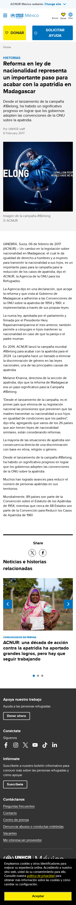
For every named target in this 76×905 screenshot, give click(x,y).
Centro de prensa (16, 820)
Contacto (10, 813)
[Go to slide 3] (43, 677)
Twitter (25, 745)
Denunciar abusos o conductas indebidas (33, 826)
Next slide (68, 604)
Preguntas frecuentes (19, 806)
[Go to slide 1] (35, 677)
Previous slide (7, 604)
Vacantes (10, 833)
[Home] (24, 16)
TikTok (45, 745)
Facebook (6, 745)
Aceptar (38, 896)
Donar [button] (63, 18)
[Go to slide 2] (39, 677)
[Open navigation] (5, 16)
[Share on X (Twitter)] (32, 553)
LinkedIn (54, 745)
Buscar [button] (55, 17)
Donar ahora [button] (16, 715)
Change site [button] (53, 4)
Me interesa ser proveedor (22, 840)
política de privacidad (41, 876)
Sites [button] (70, 17)
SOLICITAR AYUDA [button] (55, 32)
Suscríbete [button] (15, 784)
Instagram (15, 745)
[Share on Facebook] (42, 553)
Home (7, 47)
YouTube (35, 745)
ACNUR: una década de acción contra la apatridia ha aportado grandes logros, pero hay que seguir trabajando (36, 650)
